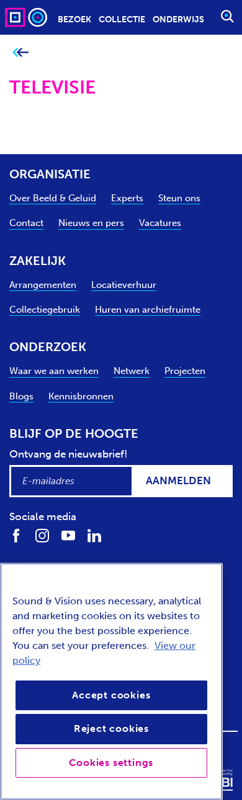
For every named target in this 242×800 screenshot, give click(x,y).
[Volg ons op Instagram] (42, 535)
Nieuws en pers (91, 222)
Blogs (21, 396)
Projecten (184, 370)
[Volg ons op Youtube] (68, 535)
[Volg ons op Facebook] (16, 535)
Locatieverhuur (123, 284)
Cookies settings (111, 762)
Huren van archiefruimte (147, 309)
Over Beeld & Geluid (52, 198)
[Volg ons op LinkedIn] (94, 535)
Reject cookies (111, 728)
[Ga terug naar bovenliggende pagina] (20, 53)
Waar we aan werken (54, 370)
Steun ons (179, 198)
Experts (127, 198)
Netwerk (132, 370)
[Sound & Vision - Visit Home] (27, 17)
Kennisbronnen (81, 396)
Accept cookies (111, 695)
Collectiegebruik (44, 309)
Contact (26, 222)
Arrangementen (42, 284)
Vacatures (160, 222)
